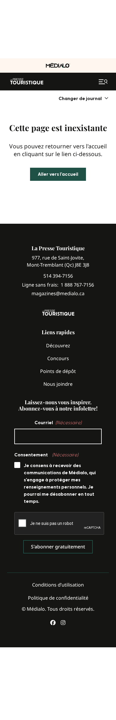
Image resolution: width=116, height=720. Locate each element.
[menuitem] (84, 98)
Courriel (58, 422)
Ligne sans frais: (58, 285)
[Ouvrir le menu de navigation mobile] (104, 82)
